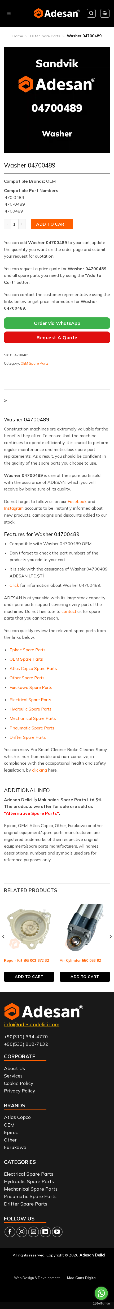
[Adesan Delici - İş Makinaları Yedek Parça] (57, 13)
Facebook (77, 501)
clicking (39, 770)
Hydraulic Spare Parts (30, 709)
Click (14, 585)
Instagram (14, 508)
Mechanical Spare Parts (33, 718)
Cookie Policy (18, 1083)
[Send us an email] (33, 1232)
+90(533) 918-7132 (26, 1044)
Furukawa (15, 1147)
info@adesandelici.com (31, 1024)
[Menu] (9, 13)
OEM (9, 1125)
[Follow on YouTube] (57, 1232)
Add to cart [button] (29, 976)
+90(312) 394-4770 (26, 1036)
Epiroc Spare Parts (28, 649)
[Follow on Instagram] (21, 1232)
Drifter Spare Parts (28, 737)
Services (13, 1076)
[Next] (110, 947)
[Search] (91, 13)
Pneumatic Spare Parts (32, 728)
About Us (14, 1068)
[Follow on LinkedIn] (45, 1232)
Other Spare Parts (27, 677)
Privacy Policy (19, 1091)
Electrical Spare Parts (30, 699)
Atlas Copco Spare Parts (33, 668)
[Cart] (105, 13)
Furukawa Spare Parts (31, 687)
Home (17, 36)
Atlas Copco (17, 1117)
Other (10, 1140)
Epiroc (11, 1132)
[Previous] (3, 947)
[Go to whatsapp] (101, 1293)
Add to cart (52, 224)
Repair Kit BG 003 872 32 (26, 960)
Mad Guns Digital (81, 1278)
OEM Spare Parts (45, 36)
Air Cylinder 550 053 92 (80, 960)
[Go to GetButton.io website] (101, 1303)
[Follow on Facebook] (10, 1232)
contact (69, 611)
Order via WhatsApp (57, 323)
